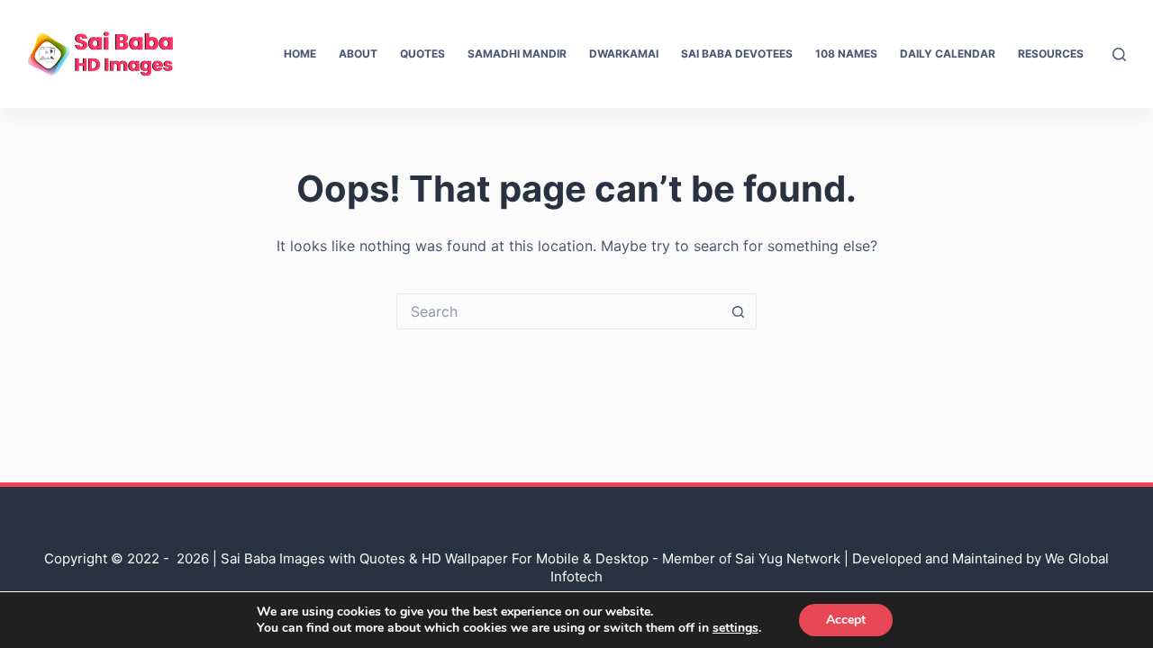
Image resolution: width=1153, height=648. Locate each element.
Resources (1051, 53)
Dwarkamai (623, 53)
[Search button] (739, 311)
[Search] (1119, 54)
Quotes (422, 53)
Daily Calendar (947, 53)
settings (735, 628)
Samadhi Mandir (517, 53)
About (358, 53)
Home (300, 53)
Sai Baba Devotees (737, 53)
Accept (846, 619)
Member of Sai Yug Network (751, 558)
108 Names (846, 53)
